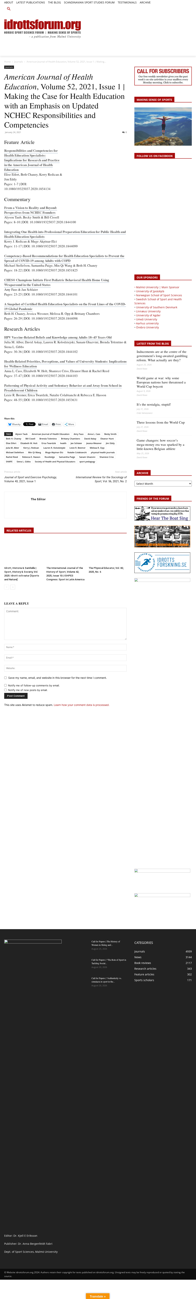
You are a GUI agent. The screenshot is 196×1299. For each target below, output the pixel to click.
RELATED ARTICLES (19, 530)
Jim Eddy (110, 443)
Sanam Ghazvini (87, 456)
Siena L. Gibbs (24, 461)
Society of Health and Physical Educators (55, 461)
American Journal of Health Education (50, 434)
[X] (181, 7)
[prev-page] (6, 587)
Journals (18, 61)
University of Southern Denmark (156, 307)
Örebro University (147, 327)
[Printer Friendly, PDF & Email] (15, 411)
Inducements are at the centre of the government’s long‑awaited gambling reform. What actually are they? (162, 355)
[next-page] (12, 587)
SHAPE (9, 461)
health (63, 443)
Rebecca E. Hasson (31, 456)
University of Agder (148, 315)
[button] (8, 9)
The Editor (38, 499)
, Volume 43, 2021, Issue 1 (30, 479)
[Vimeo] (185, 7)
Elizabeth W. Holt (28, 443)
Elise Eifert (11, 443)
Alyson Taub (21, 434)
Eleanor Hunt (107, 438)
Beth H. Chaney (13, 438)
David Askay (90, 438)
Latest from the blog (153, 343)
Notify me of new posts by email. (28, 690)
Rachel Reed (12, 456)
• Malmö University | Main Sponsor (156, 287)
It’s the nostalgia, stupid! (154, 404)
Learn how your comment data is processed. (81, 704)
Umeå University (146, 319)
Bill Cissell (30, 438)
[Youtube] (189, 7)
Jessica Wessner (94, 443)
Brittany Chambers (70, 438)
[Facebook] (172, 7)
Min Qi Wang (34, 452)
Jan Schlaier (76, 443)
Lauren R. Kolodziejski (54, 447)
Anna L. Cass (94, 434)
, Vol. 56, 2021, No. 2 (101, 479)
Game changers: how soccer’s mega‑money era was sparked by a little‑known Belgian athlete (160, 444)
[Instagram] (176, 7)
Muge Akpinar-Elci (54, 452)
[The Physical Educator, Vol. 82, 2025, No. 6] (108, 551)
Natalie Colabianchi (77, 452)
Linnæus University (148, 311)
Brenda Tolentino (48, 438)
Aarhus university (147, 323)
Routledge (50, 456)
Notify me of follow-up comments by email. (34, 685)
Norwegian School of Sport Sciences (159, 295)
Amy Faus (78, 434)
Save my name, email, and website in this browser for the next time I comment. (57, 677)
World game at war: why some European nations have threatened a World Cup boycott (161, 382)
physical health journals (103, 452)
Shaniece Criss (107, 456)
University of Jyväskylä (150, 291)
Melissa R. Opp (97, 447)
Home (7, 61)
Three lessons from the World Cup (161, 422)
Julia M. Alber (12, 447)
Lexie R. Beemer (77, 447)
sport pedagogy (87, 461)
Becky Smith (110, 434)
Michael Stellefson (15, 452)
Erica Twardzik (49, 443)
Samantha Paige (67, 456)
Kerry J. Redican (31, 447)
